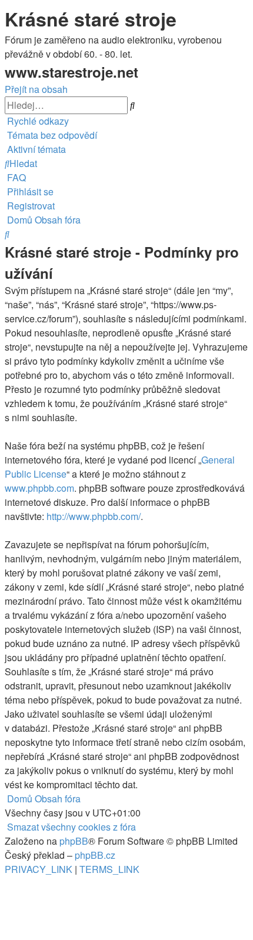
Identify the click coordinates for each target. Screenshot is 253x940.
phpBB (73, 841)
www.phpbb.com (39, 488)
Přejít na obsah (36, 89)
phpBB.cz (95, 855)
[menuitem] (51, 135)
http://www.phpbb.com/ (93, 516)
